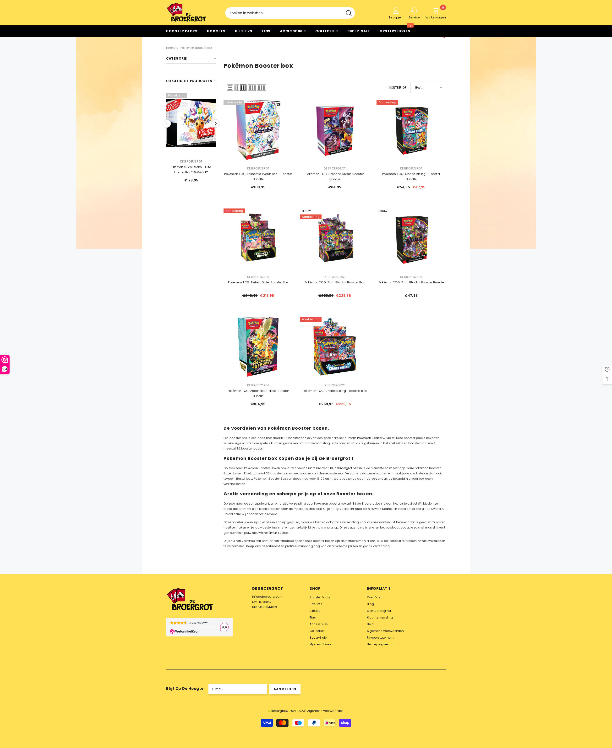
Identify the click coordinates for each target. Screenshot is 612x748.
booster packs (299, 438)
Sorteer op (398, 87)
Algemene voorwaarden (325, 711)
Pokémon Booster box (196, 48)
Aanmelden (284, 689)
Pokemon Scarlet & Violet (375, 438)
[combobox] (284, 13)
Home (170, 48)
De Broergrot (191, 161)
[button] (230, 87)
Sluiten (444, 37)
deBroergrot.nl (345, 468)
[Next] (216, 123)
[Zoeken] (290, 13)
